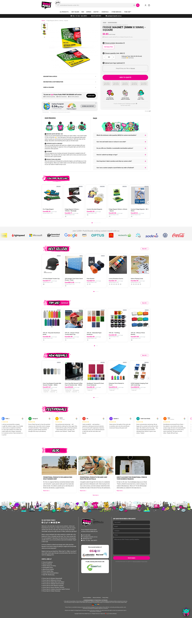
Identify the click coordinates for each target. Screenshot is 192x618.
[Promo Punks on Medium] (58, 523)
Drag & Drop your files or (125, 68)
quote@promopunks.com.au (114, 16)
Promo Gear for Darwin (48, 587)
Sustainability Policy (48, 567)
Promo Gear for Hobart (48, 591)
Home (43, 20)
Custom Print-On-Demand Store (50, 573)
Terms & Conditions (48, 562)
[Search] (138, 5)
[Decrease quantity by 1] (104, 57)
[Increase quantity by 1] (113, 57)
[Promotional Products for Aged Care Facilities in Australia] (96, 465)
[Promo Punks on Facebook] (42, 523)
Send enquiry (131, 558)
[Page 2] (94, 223)
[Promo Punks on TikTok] (47, 523)
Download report (88, 106)
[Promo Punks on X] (49, 523)
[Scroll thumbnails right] (44, 37)
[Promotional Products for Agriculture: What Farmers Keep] (59, 465)
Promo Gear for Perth (48, 585)
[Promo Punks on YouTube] (51, 523)
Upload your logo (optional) (113, 63)
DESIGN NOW (91, 95)
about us (49, 555)
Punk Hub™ (127, 12)
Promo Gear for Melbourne (49, 580)
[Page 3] (96, 223)
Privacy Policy (144, 561)
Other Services (117, 12)
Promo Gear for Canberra (49, 589)
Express (88, 12)
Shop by (96, 12)
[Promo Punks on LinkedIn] (56, 523)
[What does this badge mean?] (96, 103)
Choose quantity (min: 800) (113, 53)
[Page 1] (92, 223)
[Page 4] (98, 223)
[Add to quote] (60, 216)
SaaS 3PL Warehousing (48, 574)
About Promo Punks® (48, 569)
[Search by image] (134, 5)
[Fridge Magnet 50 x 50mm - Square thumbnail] (44, 26)
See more (96, 495)
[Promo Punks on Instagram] (45, 523)
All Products (64, 12)
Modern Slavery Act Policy (49, 565)
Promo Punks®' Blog (48, 571)
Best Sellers (75, 12)
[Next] (148, 202)
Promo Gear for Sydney (48, 582)
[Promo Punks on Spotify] (54, 523)
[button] (125, 37)
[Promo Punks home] (46, 5)
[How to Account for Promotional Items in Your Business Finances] (132, 465)
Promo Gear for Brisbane (49, 578)
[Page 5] (100, 223)
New (82, 12)
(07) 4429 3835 (97, 16)
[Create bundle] (56, 216)
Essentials (105, 12)
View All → (144, 248)
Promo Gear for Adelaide (49, 583)
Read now (46, 490)
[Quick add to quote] (61, 392)
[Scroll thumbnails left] (44, 23)
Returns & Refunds (47, 564)
